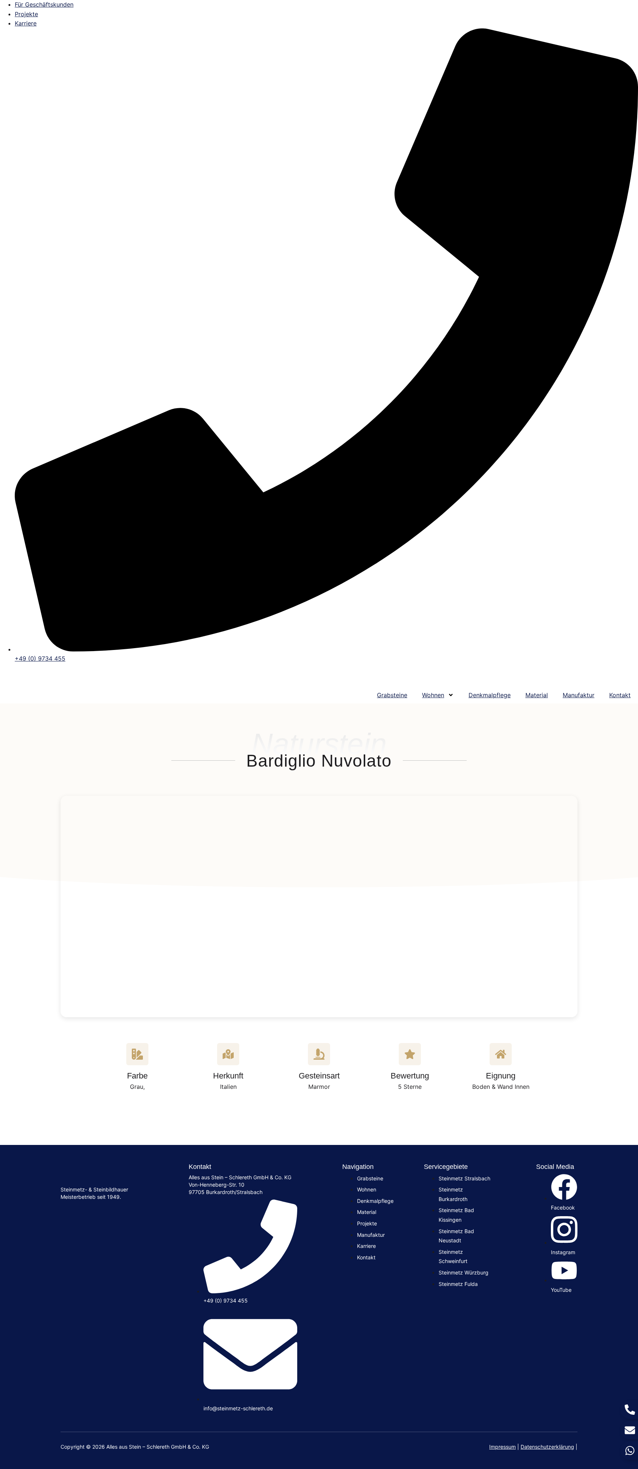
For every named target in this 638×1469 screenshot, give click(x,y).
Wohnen (433, 695)
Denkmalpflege (490, 695)
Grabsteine (392, 695)
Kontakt (620, 695)
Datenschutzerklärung (547, 1447)
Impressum (502, 1447)
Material (536, 695)
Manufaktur (578, 695)
